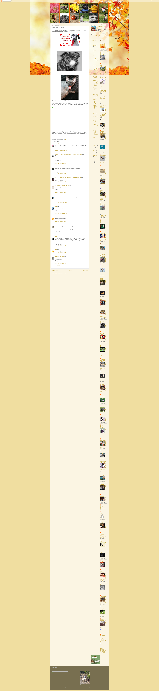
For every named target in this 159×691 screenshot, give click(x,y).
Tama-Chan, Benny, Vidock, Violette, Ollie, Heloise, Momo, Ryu (68, 177)
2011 (93, 40)
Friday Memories (105, 409)
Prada (101, 584)
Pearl (101, 644)
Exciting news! (105, 259)
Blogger (92, 687)
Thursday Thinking (105, 58)
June (94, 148)
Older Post (85, 270)
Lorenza (102, 244)
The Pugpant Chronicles (103, 462)
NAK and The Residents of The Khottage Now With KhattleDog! (68, 154)
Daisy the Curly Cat (102, 266)
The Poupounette (103, 66)
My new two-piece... (95, 69)
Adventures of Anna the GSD (103, 204)
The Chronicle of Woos (103, 78)
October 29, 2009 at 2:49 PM (60, 173)
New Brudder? (105, 302)
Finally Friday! (94, 56)
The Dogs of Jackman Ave (103, 620)
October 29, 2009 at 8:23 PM (60, 192)
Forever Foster (58, 143)
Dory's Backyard (102, 143)
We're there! (95, 116)
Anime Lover (105, 419)
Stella (101, 406)
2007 (93, 162)
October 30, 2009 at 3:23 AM (60, 245)
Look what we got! (95, 77)
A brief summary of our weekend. (95, 91)
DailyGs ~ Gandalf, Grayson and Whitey (103, 640)
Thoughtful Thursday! (95, 98)
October (94, 50)
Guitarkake (105, 477)
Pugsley (102, 484)
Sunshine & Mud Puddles (103, 290)
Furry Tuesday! (95, 88)
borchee (83, 687)
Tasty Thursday (105, 46)
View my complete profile (95, 35)
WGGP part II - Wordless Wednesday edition (95, 101)
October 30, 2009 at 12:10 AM (61, 213)
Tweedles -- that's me (59, 256)
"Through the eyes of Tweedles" (103, 106)
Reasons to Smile (105, 613)
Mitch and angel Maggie (103, 43)
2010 (93, 42)
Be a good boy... (95, 140)
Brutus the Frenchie (102, 397)
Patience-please (102, 168)
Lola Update (102, 216)
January (94, 158)
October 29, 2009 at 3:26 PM (60, 181)
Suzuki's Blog (103, 596)
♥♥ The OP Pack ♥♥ (59, 225)
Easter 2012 (105, 400)
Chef (101, 541)
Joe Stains (102, 635)
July (94, 147)
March (94, 153)
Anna (69, 30)
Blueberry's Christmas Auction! (102, 506)
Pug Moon (102, 416)
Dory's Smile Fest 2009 (95, 95)
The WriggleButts (101, 26)
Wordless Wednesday (95, 125)
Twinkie (101, 309)
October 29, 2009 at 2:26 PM (60, 163)
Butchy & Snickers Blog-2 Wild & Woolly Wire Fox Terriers (103, 650)
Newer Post (55, 270)
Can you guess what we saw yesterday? (95, 133)
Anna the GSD (58, 167)
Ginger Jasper (103, 90)
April (94, 152)
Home (70, 270)
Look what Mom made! (95, 121)
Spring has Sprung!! (105, 624)
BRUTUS (56, 236)
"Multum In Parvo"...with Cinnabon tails (103, 222)
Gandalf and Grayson (102, 322)
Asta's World (103, 233)
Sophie (101, 513)
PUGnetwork (102, 178)
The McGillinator (102, 572)
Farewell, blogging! (105, 326)
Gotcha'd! (105, 281)
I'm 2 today (105, 564)
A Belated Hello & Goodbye (103, 537)
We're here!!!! (105, 226)
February (95, 155)
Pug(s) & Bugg (102, 535)
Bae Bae (102, 561)
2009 (93, 43)
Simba (101, 451)
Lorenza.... (105, 247)
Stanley (101, 522)
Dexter (56, 196)
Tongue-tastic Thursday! (95, 59)
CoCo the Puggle (102, 334)
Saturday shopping (95, 74)
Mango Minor (103, 440)
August (94, 145)
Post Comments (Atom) (61, 273)
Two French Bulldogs (59, 217)
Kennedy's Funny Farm (102, 608)
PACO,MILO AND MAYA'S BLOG (102, 360)
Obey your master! (95, 54)
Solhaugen (102, 475)
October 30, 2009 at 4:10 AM (60, 263)
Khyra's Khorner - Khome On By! (103, 53)
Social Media (105, 124)
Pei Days (102, 384)
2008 (93, 161)
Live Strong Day (105, 545)
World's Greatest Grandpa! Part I (95, 107)
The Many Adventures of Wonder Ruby (103, 426)
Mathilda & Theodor (102, 632)
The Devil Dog (103, 155)
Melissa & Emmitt (102, 191)
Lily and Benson (102, 121)
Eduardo (102, 496)
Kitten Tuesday (95, 128)
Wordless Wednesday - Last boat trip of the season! (95, 83)
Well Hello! (105, 499)
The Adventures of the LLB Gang (62, 185)
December (95, 45)
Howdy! (105, 292)
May (94, 150)
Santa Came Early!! (105, 208)
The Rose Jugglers (102, 132)
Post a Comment (56, 265)
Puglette (102, 552)
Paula (56, 249)
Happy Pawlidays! (105, 338)
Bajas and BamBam (95, 66)
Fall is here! (95, 78)
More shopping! (95, 71)
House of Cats (103, 215)
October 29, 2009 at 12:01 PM (61, 150)
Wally (101, 299)
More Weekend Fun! (95, 111)
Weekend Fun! (95, 114)
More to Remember (105, 136)
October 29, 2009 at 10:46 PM (61, 202)
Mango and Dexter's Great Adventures (103, 345)
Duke (56, 206)
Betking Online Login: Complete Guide (103, 99)
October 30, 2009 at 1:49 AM (60, 221)
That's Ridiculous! (95, 63)
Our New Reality (105, 172)
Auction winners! (103, 508)
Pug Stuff (105, 555)
